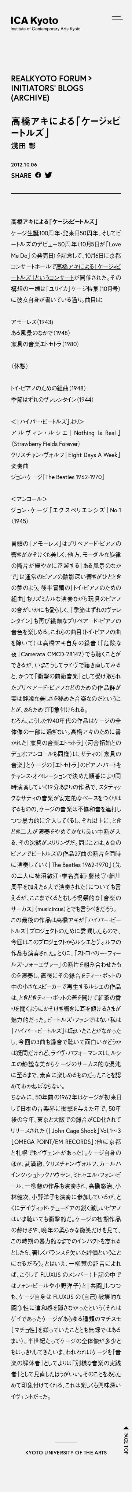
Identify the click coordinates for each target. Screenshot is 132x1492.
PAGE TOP (126, 1443)
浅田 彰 (23, 146)
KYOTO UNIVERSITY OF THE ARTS (66, 1452)
